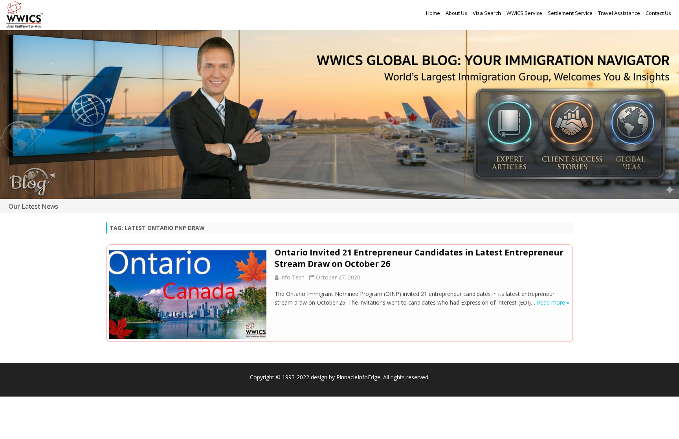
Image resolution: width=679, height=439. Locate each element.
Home (433, 13)
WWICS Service (524, 13)
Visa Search (487, 13)
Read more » (553, 302)
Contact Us (658, 13)
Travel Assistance (619, 13)
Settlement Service (570, 13)
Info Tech (292, 277)
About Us (456, 13)
